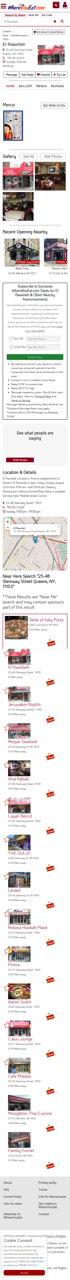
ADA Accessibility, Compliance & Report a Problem (35, 1236)
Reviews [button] (57, 86)
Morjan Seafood (22, 741)
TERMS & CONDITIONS (30, 1261)
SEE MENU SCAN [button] (54, 105)
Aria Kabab (18, 778)
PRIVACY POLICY (27, 1265)
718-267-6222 (15, 57)
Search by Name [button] (15, 15)
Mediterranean (20, 35)
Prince (14, 964)
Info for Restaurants (52, 1197)
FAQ (6, 1190)
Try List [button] (61, 74)
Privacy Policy (43, 396)
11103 (5, 39)
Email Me (19, 347)
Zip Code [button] (46, 15)
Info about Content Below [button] (50, 32)
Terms (43, 1190)
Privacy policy (48, 1183)
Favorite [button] (45, 74)
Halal (7, 35)
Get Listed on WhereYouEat (48, 1205)
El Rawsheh (18, 667)
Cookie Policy (12, 1197)
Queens (8, 31)
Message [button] (11, 74)
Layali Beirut (20, 816)
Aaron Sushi (19, 1001)
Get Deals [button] (28, 74)
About (8, 1183)
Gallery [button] (25, 86)
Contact (44, 1214)
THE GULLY (19, 853)
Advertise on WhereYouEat (13, 1215)
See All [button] (28, 156)
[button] (56, 5)
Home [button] (10, 86)
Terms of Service (20, 400)
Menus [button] (41, 86)
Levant (14, 890)
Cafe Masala (19, 1076)
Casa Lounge (20, 1039)
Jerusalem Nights (24, 704)
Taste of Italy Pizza (46, 619)
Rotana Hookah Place (27, 927)
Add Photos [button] (53, 156)
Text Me (19, 338)
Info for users (13, 1204)
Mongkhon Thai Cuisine (30, 1113)
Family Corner (21, 1150)
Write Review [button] (20, 460)
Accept (24, 1272)
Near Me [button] (33, 15)
